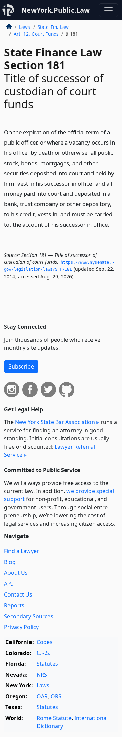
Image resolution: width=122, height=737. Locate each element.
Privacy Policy (21, 627)
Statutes (47, 663)
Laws (24, 27)
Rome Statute (54, 718)
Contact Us (18, 594)
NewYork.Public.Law (55, 10)
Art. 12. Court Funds (36, 34)
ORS (55, 696)
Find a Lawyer (21, 551)
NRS (42, 674)
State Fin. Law (53, 27)
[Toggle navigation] (108, 10)
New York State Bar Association (55, 422)
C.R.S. (43, 653)
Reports (14, 605)
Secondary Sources (28, 616)
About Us (16, 573)
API (8, 583)
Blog (10, 562)
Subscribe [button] (21, 366)
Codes (45, 642)
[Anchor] (113, 224)
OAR (42, 696)
